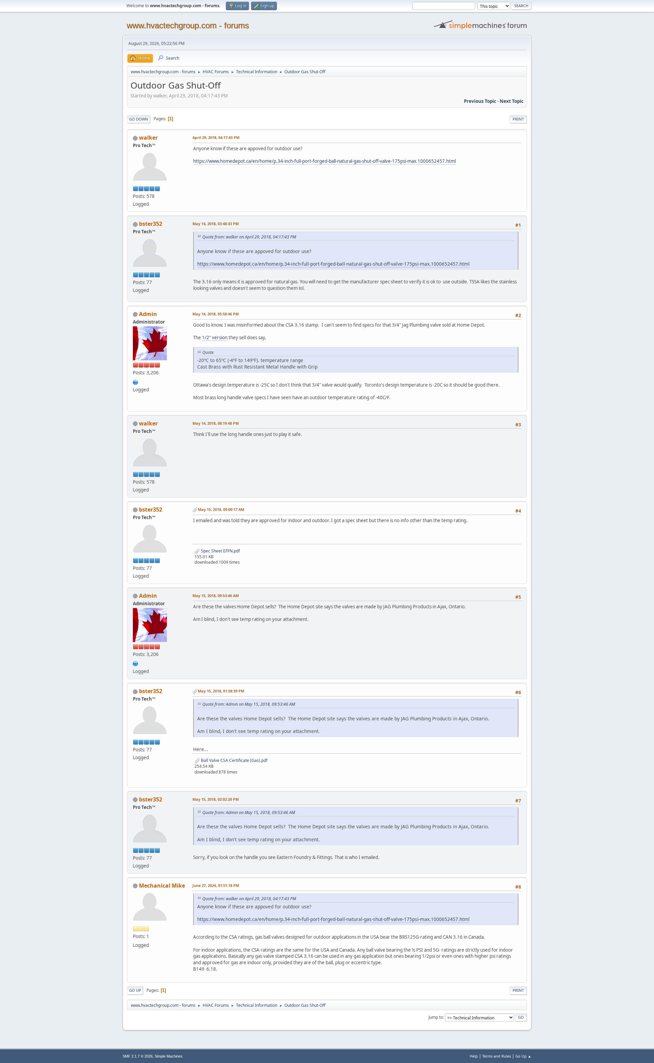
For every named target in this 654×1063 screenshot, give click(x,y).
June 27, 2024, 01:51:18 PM (215, 885)
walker (148, 137)
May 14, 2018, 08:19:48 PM (215, 423)
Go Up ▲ (523, 1056)
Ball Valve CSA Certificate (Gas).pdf (233, 760)
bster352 (150, 224)
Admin (148, 314)
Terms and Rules (496, 1056)
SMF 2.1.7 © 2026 (138, 1056)
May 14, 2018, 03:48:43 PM (215, 223)
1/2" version (215, 337)
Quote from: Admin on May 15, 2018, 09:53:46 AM (248, 704)
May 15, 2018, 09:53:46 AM (215, 595)
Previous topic (480, 101)
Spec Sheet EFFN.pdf (220, 551)
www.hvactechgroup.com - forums (188, 25)
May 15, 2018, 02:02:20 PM (215, 799)
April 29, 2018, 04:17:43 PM (215, 137)
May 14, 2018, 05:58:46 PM (215, 313)
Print (518, 119)
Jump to (436, 1017)
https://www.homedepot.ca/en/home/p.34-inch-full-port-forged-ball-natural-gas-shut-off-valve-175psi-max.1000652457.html (324, 161)
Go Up (135, 990)
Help (474, 1056)
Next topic (512, 101)
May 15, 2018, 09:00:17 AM (221, 509)
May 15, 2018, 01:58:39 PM (221, 690)
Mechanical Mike (162, 885)
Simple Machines (169, 1056)
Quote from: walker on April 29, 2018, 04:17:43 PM (249, 237)
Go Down (138, 119)
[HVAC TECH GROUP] (135, 381)
